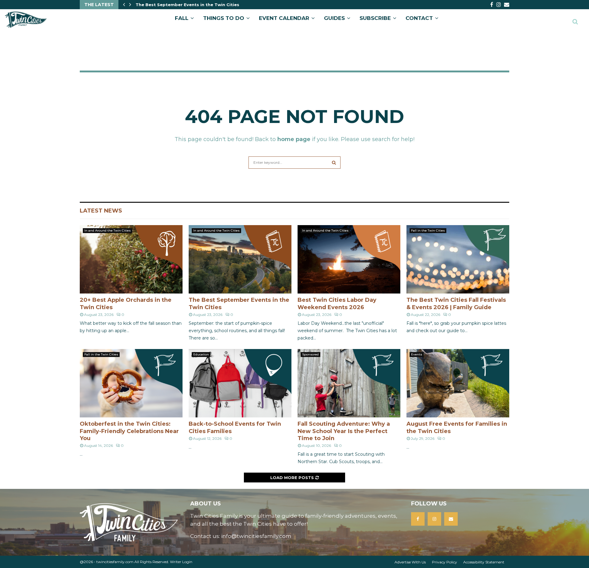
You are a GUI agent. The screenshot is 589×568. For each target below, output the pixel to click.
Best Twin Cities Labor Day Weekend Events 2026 (192, 4)
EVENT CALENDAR (284, 18)
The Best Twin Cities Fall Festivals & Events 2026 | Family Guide (456, 303)
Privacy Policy (444, 562)
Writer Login (181, 561)
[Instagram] (434, 519)
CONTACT (419, 18)
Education (201, 354)
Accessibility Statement (483, 562)
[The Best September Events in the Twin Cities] (240, 259)
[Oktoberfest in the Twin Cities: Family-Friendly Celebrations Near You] (131, 383)
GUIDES (334, 18)
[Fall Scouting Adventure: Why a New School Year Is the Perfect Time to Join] (349, 383)
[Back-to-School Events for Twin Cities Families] (240, 383)
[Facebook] (418, 519)
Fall (181, 18)
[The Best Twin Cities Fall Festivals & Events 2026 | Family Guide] (457, 259)
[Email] (451, 519)
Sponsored (310, 354)
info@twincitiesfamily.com (256, 536)
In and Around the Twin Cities (107, 230)
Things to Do (223, 18)
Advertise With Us (410, 562)
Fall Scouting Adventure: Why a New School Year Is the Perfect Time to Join (344, 431)
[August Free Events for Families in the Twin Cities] (457, 383)
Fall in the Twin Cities (428, 230)
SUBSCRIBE (375, 18)
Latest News (101, 210)
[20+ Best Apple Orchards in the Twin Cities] (131, 259)
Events (416, 354)
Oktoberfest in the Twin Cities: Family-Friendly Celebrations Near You (129, 431)
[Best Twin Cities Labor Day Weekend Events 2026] (349, 259)
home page (293, 139)
